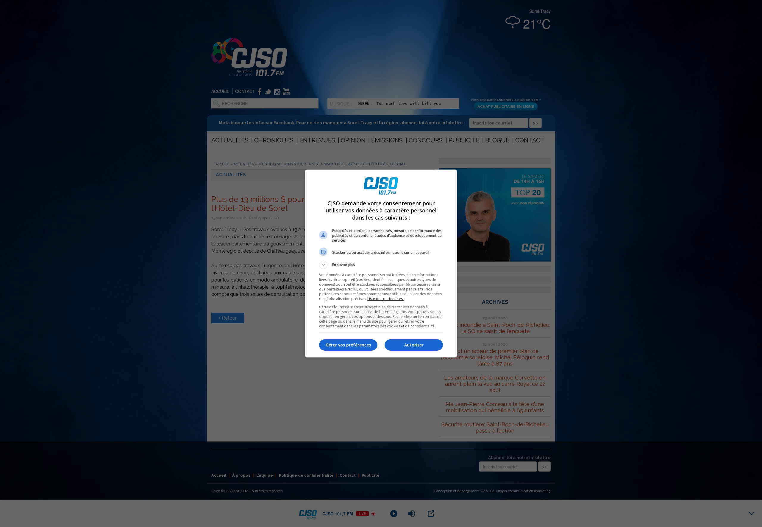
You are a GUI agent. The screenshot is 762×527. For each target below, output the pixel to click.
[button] (381, 265)
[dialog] (381, 263)
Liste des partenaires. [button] (385, 298)
